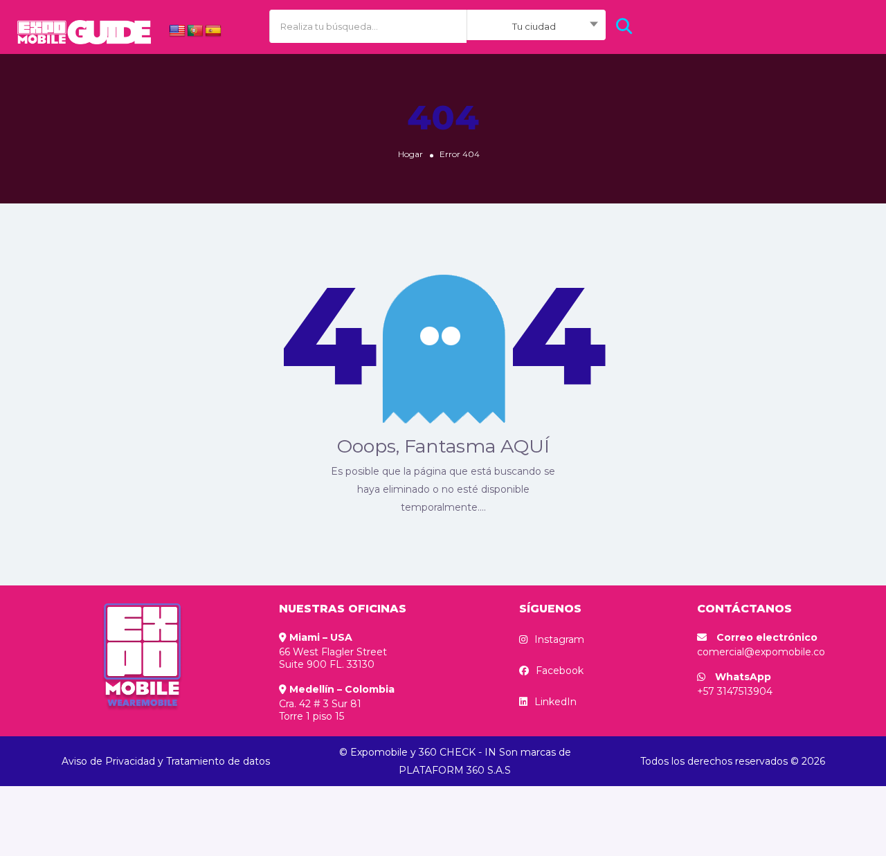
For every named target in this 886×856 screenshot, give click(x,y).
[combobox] (535, 26)
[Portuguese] (195, 31)
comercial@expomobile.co (761, 652)
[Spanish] (213, 31)
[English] (177, 31)
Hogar (410, 154)
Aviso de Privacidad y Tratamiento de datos (166, 761)
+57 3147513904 (734, 691)
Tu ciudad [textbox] (534, 26)
